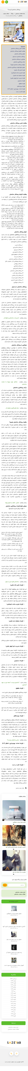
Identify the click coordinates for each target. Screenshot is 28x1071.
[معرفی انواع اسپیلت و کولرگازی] (14, 908)
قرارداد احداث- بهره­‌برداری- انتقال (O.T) (16, 89)
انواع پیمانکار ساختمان (20, 54)
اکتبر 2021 (13, 1005)
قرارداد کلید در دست (20, 91)
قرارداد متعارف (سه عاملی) (19, 75)
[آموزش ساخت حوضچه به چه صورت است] (14, 960)
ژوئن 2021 (13, 1009)
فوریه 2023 (13, 983)
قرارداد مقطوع (22, 83)
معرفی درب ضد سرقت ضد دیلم (14, 939)
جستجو (5, 885)
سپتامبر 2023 (13, 979)
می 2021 (13, 1012)
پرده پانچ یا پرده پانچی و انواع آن (14, 952)
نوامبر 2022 (13, 985)
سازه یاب (8, 1062)
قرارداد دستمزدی (21, 81)
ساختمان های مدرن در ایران (12, 582)
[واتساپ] (17, 1053)
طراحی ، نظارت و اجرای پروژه (12, 503)
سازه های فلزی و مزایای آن (12, 408)
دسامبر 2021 (13, 1001)
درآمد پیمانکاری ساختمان (19, 62)
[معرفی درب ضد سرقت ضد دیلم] (14, 934)
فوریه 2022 (13, 997)
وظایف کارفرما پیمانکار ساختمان (17, 51)
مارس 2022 (13, 995)
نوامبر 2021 (13, 1003)
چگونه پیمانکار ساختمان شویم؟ (18, 64)
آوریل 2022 (13, 993)
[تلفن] (11, 1053)
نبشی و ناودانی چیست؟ (13, 740)
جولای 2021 (13, 1007)
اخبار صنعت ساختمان (13, 1027)
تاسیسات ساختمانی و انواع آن (11, 318)
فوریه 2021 (13, 1016)
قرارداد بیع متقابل (21, 86)
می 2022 (13, 991)
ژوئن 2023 (13, 981)
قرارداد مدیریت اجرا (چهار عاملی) (18, 78)
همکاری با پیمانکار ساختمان (18, 59)
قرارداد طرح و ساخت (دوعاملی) (18, 73)
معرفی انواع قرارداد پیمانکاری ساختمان (16, 67)
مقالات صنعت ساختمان (20, 788)
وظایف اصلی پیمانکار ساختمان (18, 48)
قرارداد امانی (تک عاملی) (19, 70)
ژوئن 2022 (13, 989)
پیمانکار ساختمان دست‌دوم (19, 56)
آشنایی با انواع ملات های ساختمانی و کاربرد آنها (14, 926)
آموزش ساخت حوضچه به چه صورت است (14, 965)
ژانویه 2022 (13, 999)
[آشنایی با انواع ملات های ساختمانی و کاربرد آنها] (14, 921)
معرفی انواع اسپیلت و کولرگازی (14, 913)
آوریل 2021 (13, 1014)
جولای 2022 (13, 987)
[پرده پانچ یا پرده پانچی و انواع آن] (14, 947)
